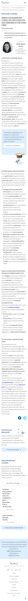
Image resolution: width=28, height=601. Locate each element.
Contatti (14, 584)
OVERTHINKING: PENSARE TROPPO (7, 518)
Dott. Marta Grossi (20, 45)
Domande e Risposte (5, 7)
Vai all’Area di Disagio (13, 483)
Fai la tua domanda (13, 449)
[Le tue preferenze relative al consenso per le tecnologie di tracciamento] (25, 598)
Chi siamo (14, 587)
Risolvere (14, 563)
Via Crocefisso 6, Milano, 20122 (17, 566)
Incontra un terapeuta (13, 145)
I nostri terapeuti (14, 590)
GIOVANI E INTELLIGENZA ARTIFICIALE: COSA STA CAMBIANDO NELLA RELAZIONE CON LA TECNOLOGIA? (7, 498)
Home (14, 573)
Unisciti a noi (14, 579)
